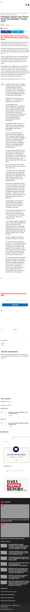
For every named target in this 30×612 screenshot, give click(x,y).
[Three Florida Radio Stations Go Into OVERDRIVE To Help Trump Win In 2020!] (4, 558)
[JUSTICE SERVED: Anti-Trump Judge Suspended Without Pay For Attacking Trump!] (4, 552)
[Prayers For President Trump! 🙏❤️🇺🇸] (15, 530)
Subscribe (15, 305)
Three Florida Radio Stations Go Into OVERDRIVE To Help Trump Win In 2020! (18, 558)
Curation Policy (16, 605)
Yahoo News (22, 79)
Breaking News (5, 13)
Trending (14, 15)
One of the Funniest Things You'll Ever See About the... (18, 423)
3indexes (8, 401)
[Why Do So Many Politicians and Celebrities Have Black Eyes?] (15, 511)
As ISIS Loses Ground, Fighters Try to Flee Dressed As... (18, 413)
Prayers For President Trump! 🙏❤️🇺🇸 (12, 538)
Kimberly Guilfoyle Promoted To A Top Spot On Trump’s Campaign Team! (18, 577)
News (2, 15)
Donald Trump (16, 13)
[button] (26, 4)
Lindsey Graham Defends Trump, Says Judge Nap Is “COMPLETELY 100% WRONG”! (18, 564)
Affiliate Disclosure (6, 605)
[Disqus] (15, 379)
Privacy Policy (4, 606)
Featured (24, 13)
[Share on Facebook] (6, 31)
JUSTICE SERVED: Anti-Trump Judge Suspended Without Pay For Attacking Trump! (18, 553)
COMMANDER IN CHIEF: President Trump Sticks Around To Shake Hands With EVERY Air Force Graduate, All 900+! (18, 546)
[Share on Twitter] (18, 31)
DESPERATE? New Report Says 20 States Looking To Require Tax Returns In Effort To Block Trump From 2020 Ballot (18, 570)
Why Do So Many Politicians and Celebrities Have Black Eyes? (15, 520)
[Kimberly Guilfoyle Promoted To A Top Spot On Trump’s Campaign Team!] (4, 576)
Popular (7, 15)
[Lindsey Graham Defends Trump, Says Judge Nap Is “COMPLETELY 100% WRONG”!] (4, 564)
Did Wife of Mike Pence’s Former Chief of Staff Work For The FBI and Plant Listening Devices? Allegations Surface (18, 583)
